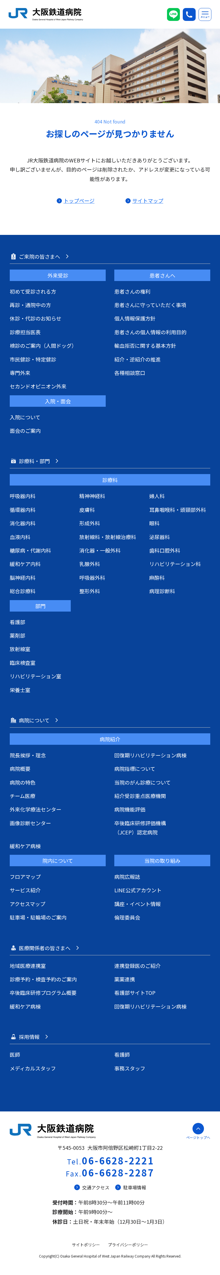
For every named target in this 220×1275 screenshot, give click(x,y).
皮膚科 (87, 509)
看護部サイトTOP (135, 992)
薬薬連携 (124, 979)
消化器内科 (23, 523)
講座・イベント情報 (137, 903)
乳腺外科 (89, 563)
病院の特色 (23, 782)
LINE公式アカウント (138, 890)
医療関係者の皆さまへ (44, 948)
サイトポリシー (86, 1245)
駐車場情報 (134, 1187)
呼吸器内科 (23, 496)
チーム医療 (22, 795)
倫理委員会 (127, 917)
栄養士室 (20, 690)
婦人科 (157, 496)
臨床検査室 (23, 662)
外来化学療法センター (35, 809)
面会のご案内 (25, 430)
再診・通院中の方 (30, 305)
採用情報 (29, 1036)
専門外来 (20, 372)
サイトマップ (147, 200)
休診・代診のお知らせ (35, 318)
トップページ (79, 200)
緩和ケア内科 (25, 563)
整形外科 (89, 591)
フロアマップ (25, 876)
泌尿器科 (159, 537)
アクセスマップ (27, 903)
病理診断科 (162, 591)
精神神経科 (92, 496)
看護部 (17, 622)
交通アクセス (95, 1187)
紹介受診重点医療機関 (140, 795)
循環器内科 (23, 509)
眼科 (154, 523)
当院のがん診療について (142, 782)
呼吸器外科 (92, 577)
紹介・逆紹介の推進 (137, 359)
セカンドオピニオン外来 (38, 386)
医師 (15, 1054)
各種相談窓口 (129, 372)
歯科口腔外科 (164, 550)
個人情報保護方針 (135, 318)
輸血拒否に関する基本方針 (145, 345)
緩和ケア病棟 (25, 846)
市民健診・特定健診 (33, 359)
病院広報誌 (127, 876)
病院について (34, 720)
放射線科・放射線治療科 (107, 537)
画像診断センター (30, 823)
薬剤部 (17, 635)
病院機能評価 (129, 809)
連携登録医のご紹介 (137, 965)
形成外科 (89, 523)
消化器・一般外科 (100, 550)
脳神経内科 (23, 577)
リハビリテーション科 (175, 563)
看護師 (122, 1054)
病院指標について (134, 768)
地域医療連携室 (28, 965)
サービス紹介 (25, 890)
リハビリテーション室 (35, 676)
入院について (25, 417)
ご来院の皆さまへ (39, 256)
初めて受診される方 (33, 291)
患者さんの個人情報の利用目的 (150, 332)
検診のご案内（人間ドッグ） (43, 345)
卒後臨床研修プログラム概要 (43, 992)
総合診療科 (23, 591)
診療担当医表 (25, 332)
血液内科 (20, 537)
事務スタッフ (129, 1068)
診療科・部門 (34, 461)
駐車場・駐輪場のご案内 (38, 917)
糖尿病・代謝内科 (30, 550)
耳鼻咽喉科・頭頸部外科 (177, 509)
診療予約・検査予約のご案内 (43, 979)
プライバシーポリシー (128, 1245)
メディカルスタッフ (33, 1068)
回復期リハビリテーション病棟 (150, 755)
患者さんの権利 (132, 291)
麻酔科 (157, 577)
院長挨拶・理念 (28, 755)
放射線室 (20, 649)
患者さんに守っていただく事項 (150, 305)
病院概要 (20, 768)
